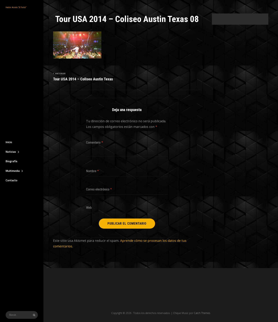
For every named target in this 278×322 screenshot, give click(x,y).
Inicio (9, 142)
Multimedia (13, 171)
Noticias (11, 152)
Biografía (11, 161)
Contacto (11, 180)
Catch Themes (202, 313)
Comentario (94, 142)
